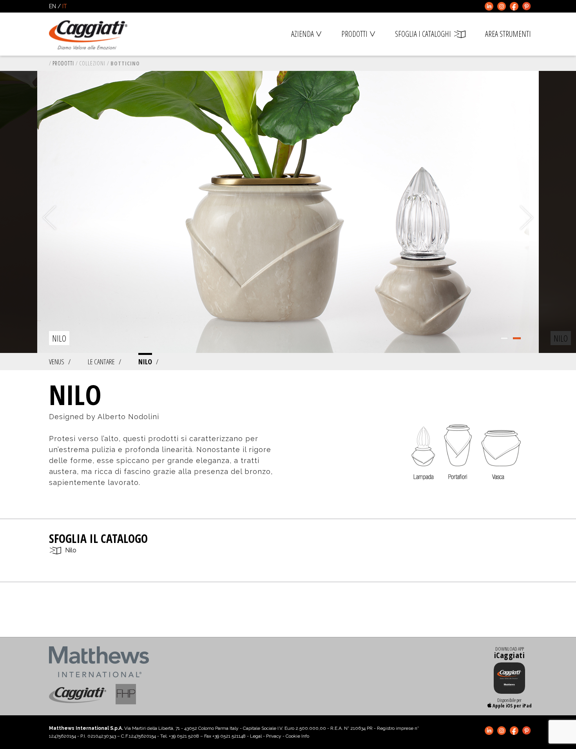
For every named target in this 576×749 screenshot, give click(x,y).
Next (526, 218)
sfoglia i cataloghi (423, 34)
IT (64, 6)
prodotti (354, 34)
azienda (302, 34)
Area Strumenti (508, 34)
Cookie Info (297, 736)
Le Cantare (101, 361)
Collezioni (92, 63)
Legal (256, 736)
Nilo (145, 361)
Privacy (273, 736)
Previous (49, 218)
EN (52, 6)
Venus (56, 361)
